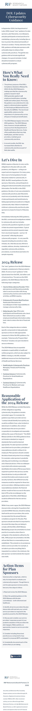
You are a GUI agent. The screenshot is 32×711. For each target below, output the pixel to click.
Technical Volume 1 (9, 374)
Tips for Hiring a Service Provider (14, 287)
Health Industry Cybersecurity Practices (16, 365)
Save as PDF (17, 656)
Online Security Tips (9, 311)
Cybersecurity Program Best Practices (15, 300)
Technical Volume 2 (9, 382)
